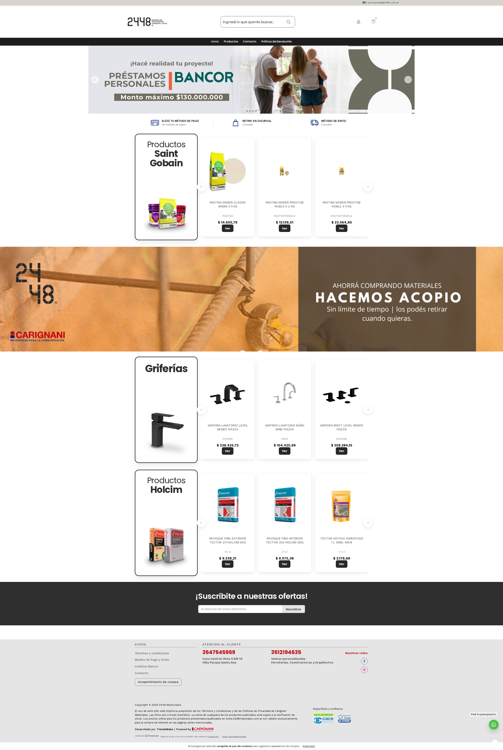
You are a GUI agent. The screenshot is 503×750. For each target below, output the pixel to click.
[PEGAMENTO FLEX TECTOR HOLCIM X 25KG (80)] (227, 507)
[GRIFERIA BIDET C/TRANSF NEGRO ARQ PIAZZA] (284, 393)
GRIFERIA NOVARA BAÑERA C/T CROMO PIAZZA (341, 427)
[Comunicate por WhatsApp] (494, 725)
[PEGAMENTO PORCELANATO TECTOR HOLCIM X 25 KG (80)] (341, 507)
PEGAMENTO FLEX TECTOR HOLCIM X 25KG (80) (227, 540)
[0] (372, 22)
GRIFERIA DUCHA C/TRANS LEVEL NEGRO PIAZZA (228, 427)
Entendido (309, 746)
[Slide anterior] (201, 187)
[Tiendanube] (147, 736)
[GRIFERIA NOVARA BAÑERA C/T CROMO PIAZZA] (341, 393)
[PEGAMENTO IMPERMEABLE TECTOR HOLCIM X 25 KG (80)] (284, 507)
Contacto (249, 41)
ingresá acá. (213, 736)
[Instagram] (364, 669)
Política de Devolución (276, 41)
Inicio (215, 41)
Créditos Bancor (146, 666)
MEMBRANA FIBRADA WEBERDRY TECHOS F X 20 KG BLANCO (228, 206)
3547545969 (218, 652)
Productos (231, 41)
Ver (227, 228)
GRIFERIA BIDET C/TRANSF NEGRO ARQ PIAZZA (285, 427)
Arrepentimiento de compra (158, 682)
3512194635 (286, 652)
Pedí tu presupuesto (483, 714)
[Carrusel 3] (251, 80)
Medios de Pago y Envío (152, 660)
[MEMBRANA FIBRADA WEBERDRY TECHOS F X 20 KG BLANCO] (227, 171)
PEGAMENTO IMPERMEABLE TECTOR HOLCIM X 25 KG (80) (284, 540)
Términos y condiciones (152, 653)
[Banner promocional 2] (251, 299)
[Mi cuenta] (357, 22)
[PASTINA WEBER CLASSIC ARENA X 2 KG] (341, 171)
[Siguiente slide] (368, 187)
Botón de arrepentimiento (234, 736)
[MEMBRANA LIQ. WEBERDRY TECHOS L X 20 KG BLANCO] (284, 171)
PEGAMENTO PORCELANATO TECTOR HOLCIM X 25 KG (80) (341, 540)
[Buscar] (289, 21)
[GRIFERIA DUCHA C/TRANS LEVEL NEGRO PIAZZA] (227, 393)
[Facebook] (364, 661)
